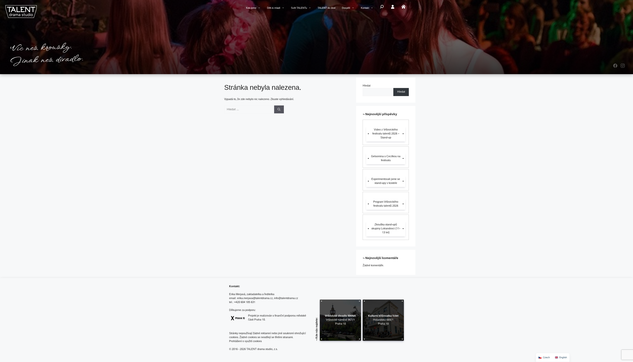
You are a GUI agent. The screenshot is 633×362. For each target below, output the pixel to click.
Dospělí (346, 8)
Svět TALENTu (299, 8)
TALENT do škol (326, 8)
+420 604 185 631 (244, 302)
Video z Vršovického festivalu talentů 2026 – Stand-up (385, 134)
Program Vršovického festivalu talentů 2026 (385, 204)
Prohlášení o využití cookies (245, 341)
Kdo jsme (251, 8)
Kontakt (365, 8)
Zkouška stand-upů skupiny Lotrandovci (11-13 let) (385, 228)
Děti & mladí (273, 8)
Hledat (366, 86)
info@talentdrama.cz (286, 298)
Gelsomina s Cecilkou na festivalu (385, 158)
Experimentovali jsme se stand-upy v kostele (385, 181)
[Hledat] (279, 109)
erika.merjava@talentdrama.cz (255, 298)
